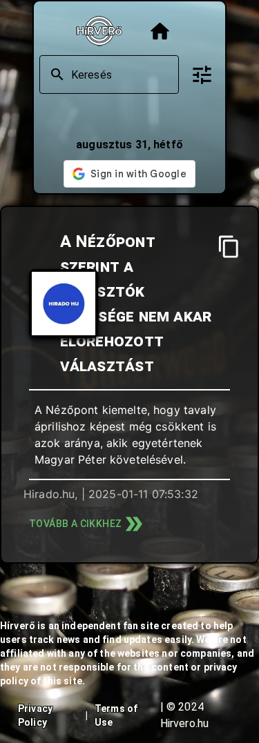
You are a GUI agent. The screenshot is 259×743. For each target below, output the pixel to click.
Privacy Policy (35, 715)
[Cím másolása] (229, 246)
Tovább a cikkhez (75, 523)
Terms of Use (116, 715)
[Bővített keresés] (202, 74)
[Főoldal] (160, 31)
